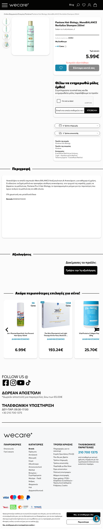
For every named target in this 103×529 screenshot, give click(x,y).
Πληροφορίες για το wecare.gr (61, 450)
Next (96, 330)
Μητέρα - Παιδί (35, 478)
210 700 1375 (88, 452)
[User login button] (89, 5)
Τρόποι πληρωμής (60, 460)
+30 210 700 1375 (12, 412)
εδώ (37, 521)
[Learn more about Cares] (65, 46)
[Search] (78, 5)
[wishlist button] (61, 68)
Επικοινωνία (9, 449)
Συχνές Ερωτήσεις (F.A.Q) (63, 454)
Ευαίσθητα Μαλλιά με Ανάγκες (66, 153)
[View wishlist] (84, 5)
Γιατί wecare (9, 452)
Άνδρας (32, 481)
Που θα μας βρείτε (60, 457)
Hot (30, 487)
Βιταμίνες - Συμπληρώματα (35, 474)
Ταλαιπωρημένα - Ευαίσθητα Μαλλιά (69, 157)
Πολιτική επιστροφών (62, 472)
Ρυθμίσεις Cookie (60, 485)
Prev (7, 330)
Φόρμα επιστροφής (61, 475)
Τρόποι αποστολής (60, 463)
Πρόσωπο (33, 452)
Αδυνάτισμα (34, 464)
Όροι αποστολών (60, 469)
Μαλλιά (32, 470)
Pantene (58, 148)
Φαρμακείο (33, 484)
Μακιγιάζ (32, 458)
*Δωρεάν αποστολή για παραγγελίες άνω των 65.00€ (32, 396)
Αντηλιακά (33, 455)
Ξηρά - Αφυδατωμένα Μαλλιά (66, 155)
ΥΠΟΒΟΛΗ (92, 110)
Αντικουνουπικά (35, 467)
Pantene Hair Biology (62, 143)
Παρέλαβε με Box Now (62, 466)
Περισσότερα (83, 522)
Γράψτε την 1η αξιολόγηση (64, 29)
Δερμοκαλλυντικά (36, 490)
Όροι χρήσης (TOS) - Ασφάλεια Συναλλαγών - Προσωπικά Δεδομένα (63, 480)
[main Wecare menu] (5, 5)
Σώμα (31, 461)
